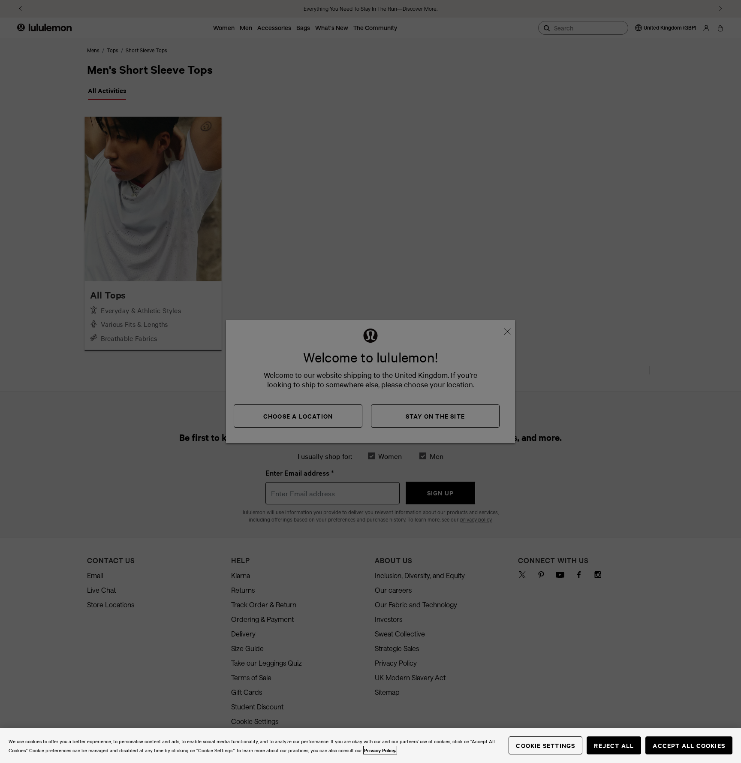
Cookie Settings (545, 745)
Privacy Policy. (380, 750)
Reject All (614, 745)
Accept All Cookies (689, 745)
